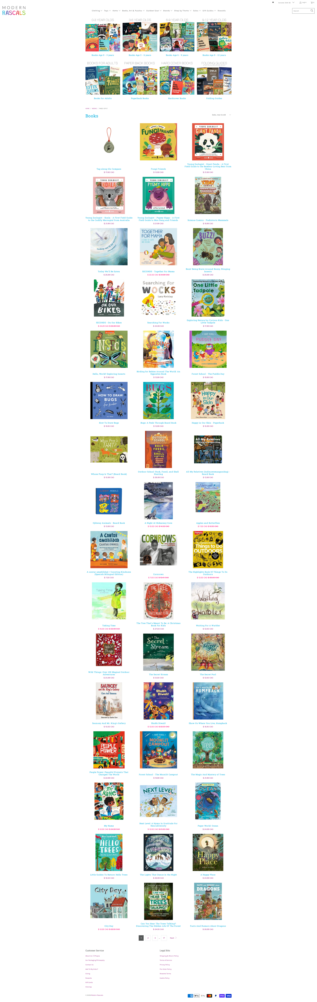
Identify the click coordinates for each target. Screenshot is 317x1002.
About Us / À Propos (92, 956)
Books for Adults (102, 80)
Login (304, 2)
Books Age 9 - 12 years (214, 37)
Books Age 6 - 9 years (177, 37)
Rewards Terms (165, 974)
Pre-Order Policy (166, 969)
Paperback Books (140, 80)
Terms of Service (166, 960)
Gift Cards (89, 982)
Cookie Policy (164, 978)
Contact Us (89, 965)
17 (164, 938)
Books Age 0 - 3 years (102, 37)
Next (172, 938)
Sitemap (88, 987)
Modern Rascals (97, 995)
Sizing (87, 974)
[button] (97, 11)
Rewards (88, 978)
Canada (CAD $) (284, 3)
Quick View (109, 147)
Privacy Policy (165, 965)
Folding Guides (214, 80)
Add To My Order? (91, 969)
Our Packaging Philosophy (95, 960)
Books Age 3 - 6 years (140, 37)
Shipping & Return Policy (169, 956)
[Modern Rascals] (13, 10)
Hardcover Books (177, 80)
